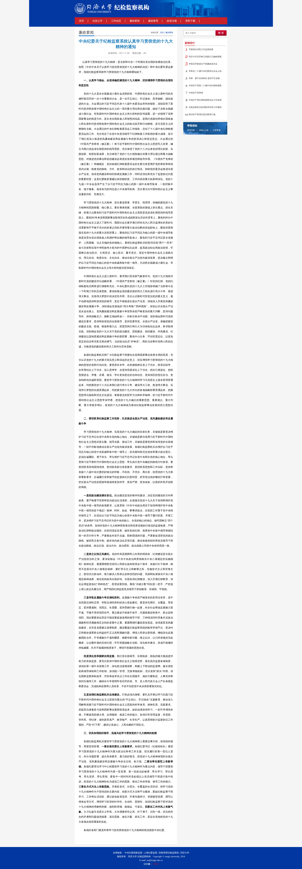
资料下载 (190, 20)
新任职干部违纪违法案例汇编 (202, 114)
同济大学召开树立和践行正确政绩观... (206, 56)
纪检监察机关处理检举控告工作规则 (205, 107)
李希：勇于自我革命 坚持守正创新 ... (205, 78)
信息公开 (97, 20)
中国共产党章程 (196, 93)
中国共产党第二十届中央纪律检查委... (206, 85)
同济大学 (184, 853)
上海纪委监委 (150, 853)
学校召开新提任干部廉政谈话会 (203, 64)
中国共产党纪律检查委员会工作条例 (205, 100)
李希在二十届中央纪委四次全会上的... (206, 71)
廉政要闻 (135, 20)
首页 (81, 20)
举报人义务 (204, 130)
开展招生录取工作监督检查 (201, 49)
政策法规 (172, 20)
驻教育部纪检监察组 (169, 853)
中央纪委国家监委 (133, 853)
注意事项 (217, 130)
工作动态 (116, 20)
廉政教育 (153, 20)
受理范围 (191, 130)
